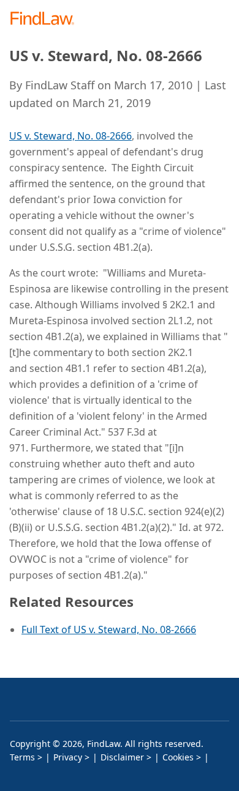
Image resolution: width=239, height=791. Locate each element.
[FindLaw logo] (46, 19)
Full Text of (47, 629)
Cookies (178, 757)
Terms (22, 757)
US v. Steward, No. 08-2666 (70, 136)
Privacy (67, 757)
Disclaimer (122, 757)
